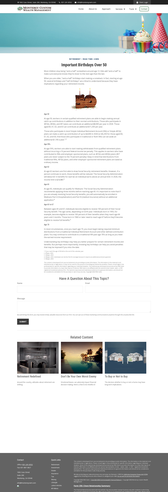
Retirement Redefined (29, 376)
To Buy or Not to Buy (116, 376)
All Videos (54, 488)
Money (53, 479)
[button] (80, 9)
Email (87, 283)
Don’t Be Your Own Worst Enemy (78, 376)
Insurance (54, 473)
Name (19, 283)
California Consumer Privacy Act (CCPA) (136, 474)
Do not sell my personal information (128, 476)
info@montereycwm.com (86, 2)
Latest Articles (56, 485)
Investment (55, 467)
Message (21, 298)
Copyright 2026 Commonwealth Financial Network (106, 480)
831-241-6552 (66, 2)
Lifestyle (54, 482)
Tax (52, 476)
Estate (53, 470)
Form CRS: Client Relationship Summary (92, 486)
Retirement (55, 464)
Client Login (143, 2)
